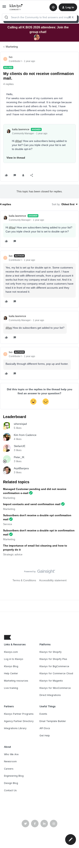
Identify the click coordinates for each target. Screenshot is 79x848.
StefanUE (19, 446)
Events (43, 713)
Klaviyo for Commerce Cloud (56, 673)
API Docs (45, 728)
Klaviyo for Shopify (51, 651)
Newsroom (10, 761)
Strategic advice (12, 554)
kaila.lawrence (20, 129)
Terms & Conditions (24, 580)
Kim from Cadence (25, 434)
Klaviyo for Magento (51, 680)
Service (7, 524)
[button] (4, 7)
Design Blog (11, 783)
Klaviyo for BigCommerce (54, 666)
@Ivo (18, 140)
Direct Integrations (50, 695)
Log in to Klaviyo (13, 659)
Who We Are (11, 754)
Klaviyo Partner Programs (19, 713)
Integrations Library (15, 728)
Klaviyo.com (11, 651)
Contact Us (10, 790)
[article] (39, 229)
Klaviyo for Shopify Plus (53, 659)
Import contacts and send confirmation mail (31, 504)
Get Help (45, 735)
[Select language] (53, 7)
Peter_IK (19, 457)
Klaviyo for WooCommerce (55, 688)
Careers (8, 768)
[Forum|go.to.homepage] (16, 7)
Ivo (10, 56)
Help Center (11, 673)
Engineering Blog (14, 775)
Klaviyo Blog (11, 666)
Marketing (12, 46)
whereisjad (20, 423)
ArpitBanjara (21, 468)
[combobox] (39, 17)
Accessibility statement (53, 580)
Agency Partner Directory (19, 721)
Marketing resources (16, 680)
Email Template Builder (53, 721)
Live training (11, 688)
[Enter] (6, 17)
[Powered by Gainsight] (39, 572)
